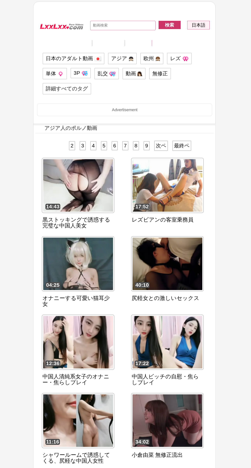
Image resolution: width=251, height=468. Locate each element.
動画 (131, 73)
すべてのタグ (108, 43)
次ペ (161, 146)
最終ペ (182, 146)
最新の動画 (138, 43)
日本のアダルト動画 (70, 58)
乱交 (103, 73)
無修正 (160, 73)
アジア (120, 58)
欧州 (149, 58)
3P (77, 73)
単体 (52, 73)
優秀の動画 (165, 43)
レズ (176, 58)
